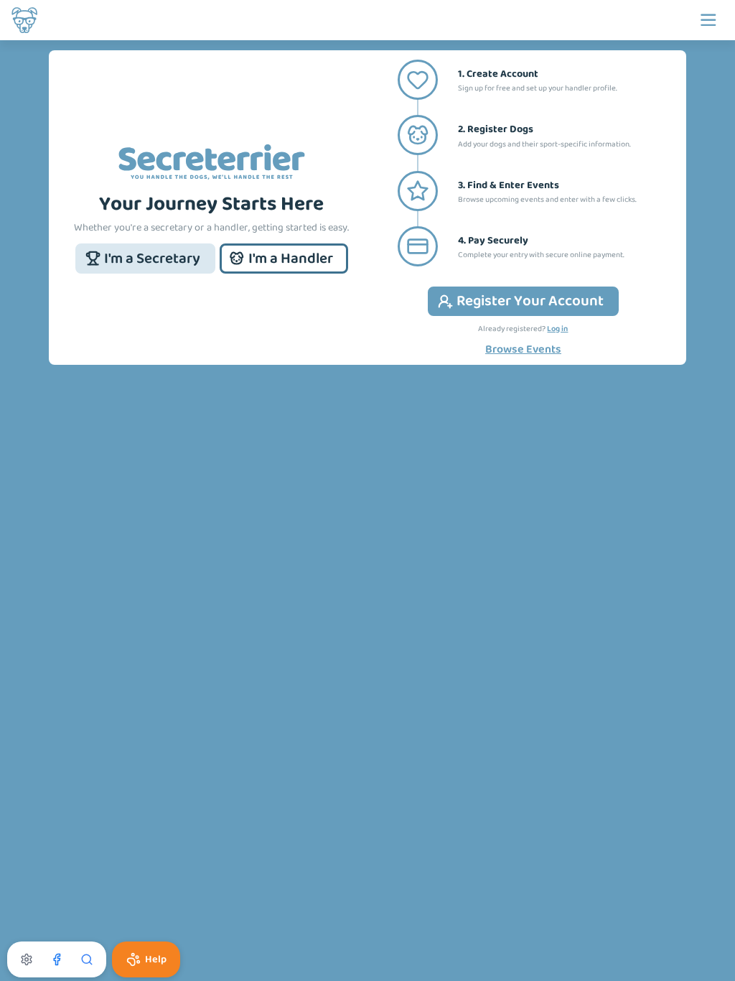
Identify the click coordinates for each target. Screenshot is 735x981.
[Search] (86, 959)
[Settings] (26, 959)
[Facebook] (56, 959)
